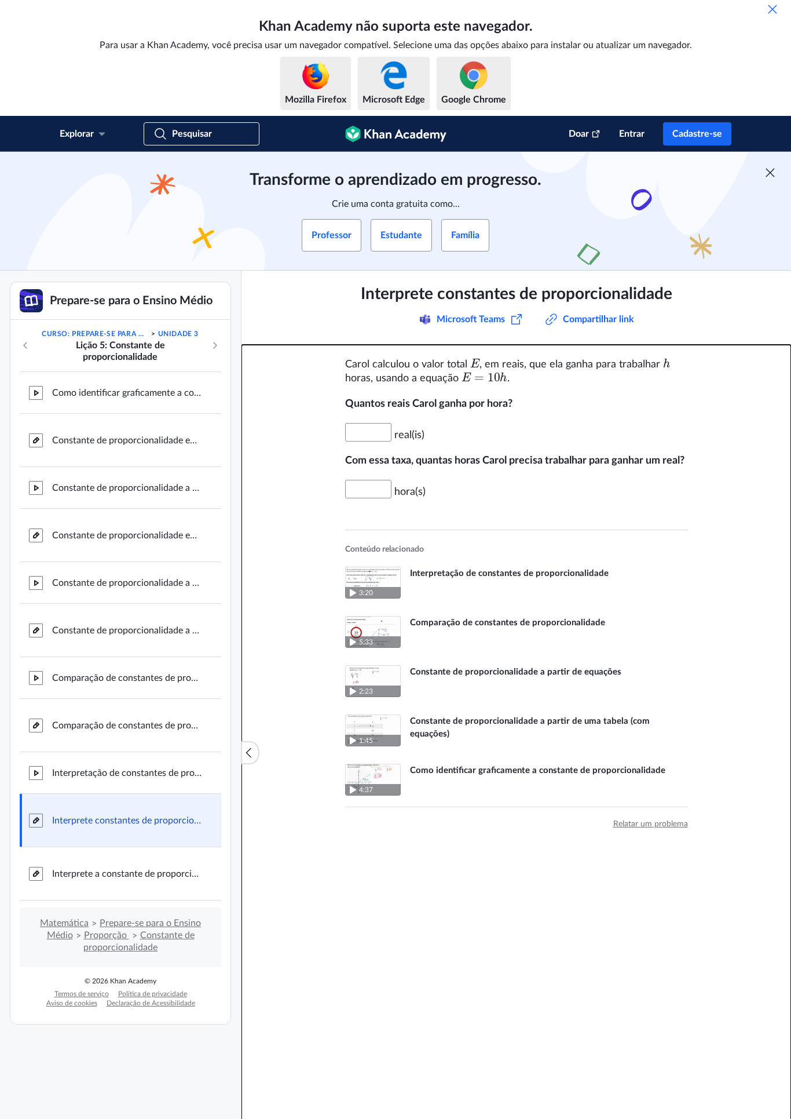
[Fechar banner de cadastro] (770, 172)
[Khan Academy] (395, 133)
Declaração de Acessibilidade (151, 1003)
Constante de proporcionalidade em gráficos (127, 440)
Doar (579, 133)
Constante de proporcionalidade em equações (127, 535)
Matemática (64, 923)
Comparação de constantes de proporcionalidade (127, 678)
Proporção (106, 935)
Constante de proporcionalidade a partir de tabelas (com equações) (127, 630)
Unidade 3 (178, 333)
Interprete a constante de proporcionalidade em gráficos (127, 874)
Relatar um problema (650, 824)
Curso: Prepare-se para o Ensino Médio (95, 333)
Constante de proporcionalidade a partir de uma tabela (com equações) (127, 583)
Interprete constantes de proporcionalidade (127, 820)
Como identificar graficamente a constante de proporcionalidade (127, 393)
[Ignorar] (772, 9)
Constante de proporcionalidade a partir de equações (127, 488)
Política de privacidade (152, 993)
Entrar (631, 133)
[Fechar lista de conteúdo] (250, 752)
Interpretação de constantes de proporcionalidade (127, 773)
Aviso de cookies (71, 1003)
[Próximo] (215, 345)
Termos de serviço (81, 993)
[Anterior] (25, 345)
